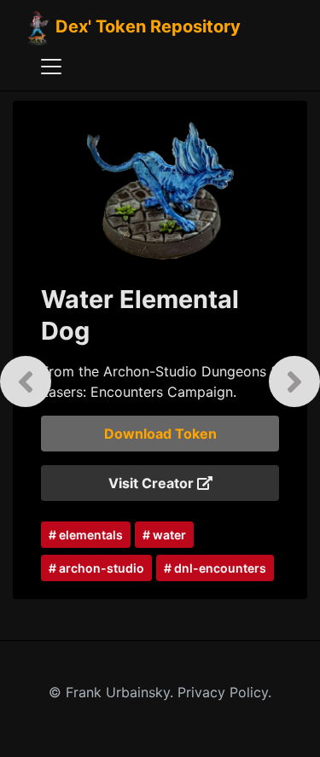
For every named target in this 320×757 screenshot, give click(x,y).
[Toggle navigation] (51, 66)
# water (164, 534)
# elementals (86, 534)
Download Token (160, 433)
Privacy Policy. (224, 692)
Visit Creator (152, 483)
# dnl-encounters (215, 568)
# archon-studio (96, 568)
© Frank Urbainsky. (113, 692)
